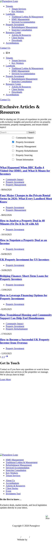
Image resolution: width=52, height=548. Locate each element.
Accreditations (12, 43)
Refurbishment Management (24, 27)
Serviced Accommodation (23, 22)
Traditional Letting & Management (27, 16)
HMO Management (20, 19)
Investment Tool (13, 493)
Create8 (31, 539)
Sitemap (34, 537)
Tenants (9, 6)
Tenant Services (19, 9)
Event (8, 491)
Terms (17, 537)
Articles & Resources (21, 35)
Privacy (25, 537)
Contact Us (5, 48)
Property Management (26, 146)
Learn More (5, 379)
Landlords (10, 14)
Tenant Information (24, 159)
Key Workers (18, 11)
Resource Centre (13, 32)
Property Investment (15, 24)
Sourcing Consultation (22, 30)
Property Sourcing (24, 155)
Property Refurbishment (27, 151)
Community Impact (25, 137)
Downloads (17, 40)
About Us (10, 480)
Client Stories (18, 37)
